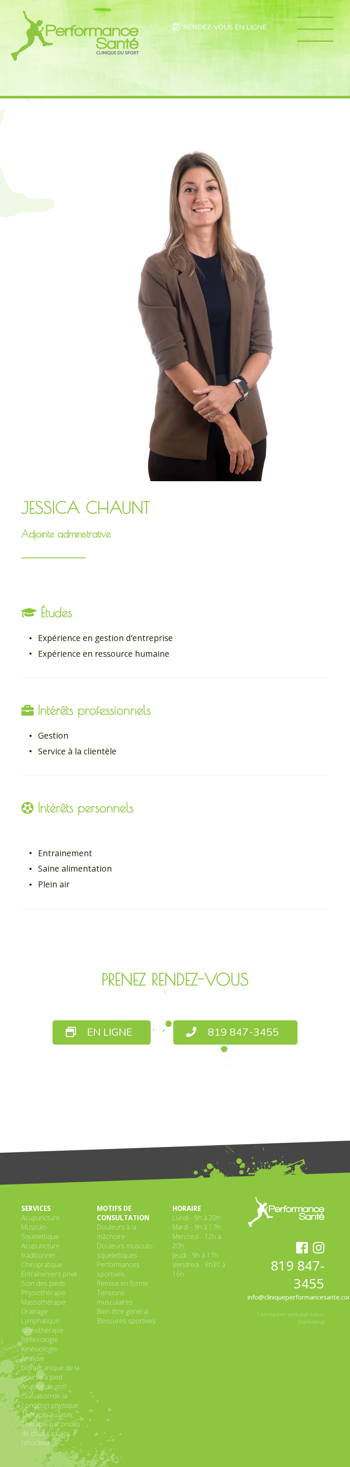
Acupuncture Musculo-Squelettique (40, 1227)
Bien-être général (122, 1311)
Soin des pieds (43, 1283)
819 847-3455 (242, 1032)
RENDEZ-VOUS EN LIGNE (223, 27)
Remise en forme (122, 1283)
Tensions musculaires (115, 1297)
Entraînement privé (49, 1274)
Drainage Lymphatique (40, 1316)
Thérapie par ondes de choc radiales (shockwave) (50, 1433)
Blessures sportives (126, 1320)
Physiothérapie (43, 1292)
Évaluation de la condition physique (49, 1400)
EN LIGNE (108, 1032)
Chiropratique (41, 1264)
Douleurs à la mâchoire (116, 1231)
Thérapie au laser (47, 1414)
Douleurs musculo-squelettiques (125, 1250)
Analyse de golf (43, 1386)
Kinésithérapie (42, 1330)
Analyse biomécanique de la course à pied (50, 1368)
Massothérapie (43, 1302)
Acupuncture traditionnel (40, 1250)
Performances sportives (118, 1269)
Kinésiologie (39, 1349)
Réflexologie (39, 1339)
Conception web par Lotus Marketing (290, 1317)
